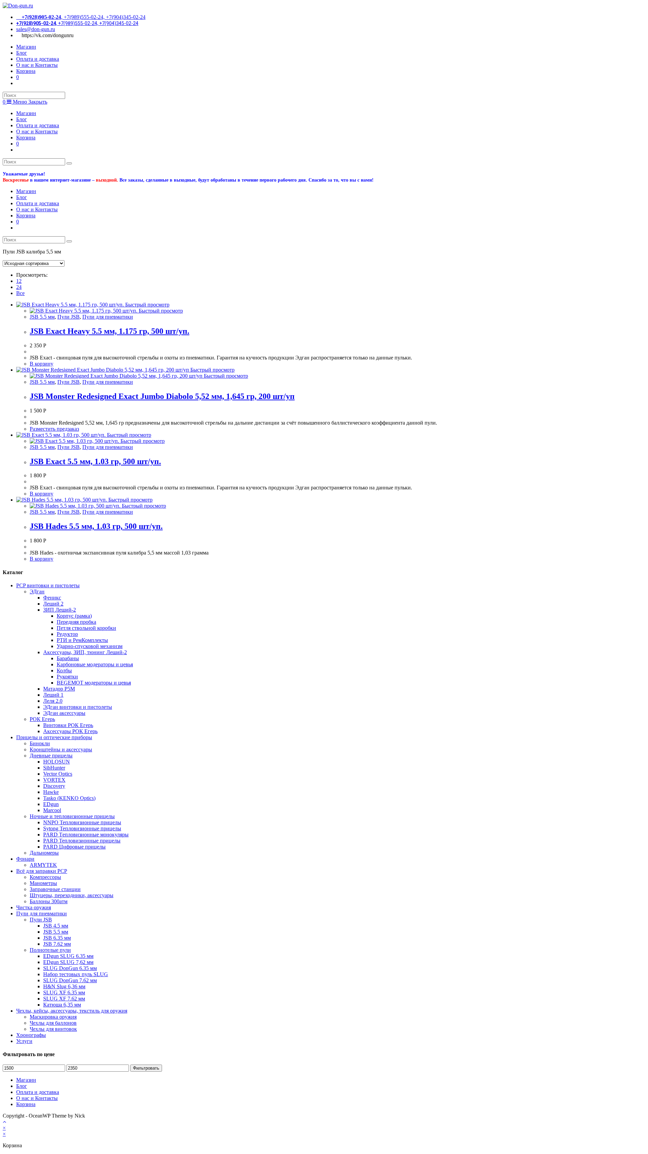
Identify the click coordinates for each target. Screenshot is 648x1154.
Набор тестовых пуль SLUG (75, 974)
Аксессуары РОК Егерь (70, 731)
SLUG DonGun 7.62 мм (70, 980)
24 (19, 287)
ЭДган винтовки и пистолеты (77, 707)
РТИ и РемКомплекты (82, 640)
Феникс (52, 597)
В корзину (41, 364)
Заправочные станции (55, 889)
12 (19, 281)
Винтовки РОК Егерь (68, 725)
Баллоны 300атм (49, 901)
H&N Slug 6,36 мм (64, 986)
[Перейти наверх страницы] (4, 1122)
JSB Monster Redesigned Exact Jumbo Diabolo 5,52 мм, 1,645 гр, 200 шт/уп (162, 396)
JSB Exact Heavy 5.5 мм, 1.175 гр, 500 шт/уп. (109, 331)
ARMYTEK (43, 865)
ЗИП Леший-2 (59, 610)
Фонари (25, 859)
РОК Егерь (42, 719)
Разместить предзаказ (54, 429)
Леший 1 (53, 695)
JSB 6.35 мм (57, 938)
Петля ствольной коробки (86, 628)
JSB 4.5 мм (55, 926)
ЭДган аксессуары (64, 713)
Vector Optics (57, 774)
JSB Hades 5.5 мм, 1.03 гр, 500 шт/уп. (96, 526)
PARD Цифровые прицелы (74, 847)
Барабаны (68, 658)
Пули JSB (68, 317)
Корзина (25, 137)
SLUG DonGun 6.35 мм (70, 968)
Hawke (51, 792)
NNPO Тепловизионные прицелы (82, 822)
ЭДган (37, 591)
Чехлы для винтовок (53, 1029)
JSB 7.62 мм (57, 944)
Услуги (24, 1041)
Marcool (52, 810)
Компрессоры (45, 877)
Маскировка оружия (53, 1017)
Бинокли (40, 743)
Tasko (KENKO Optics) (69, 798)
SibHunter (54, 768)
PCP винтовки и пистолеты (48, 585)
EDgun (51, 804)
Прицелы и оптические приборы (54, 737)
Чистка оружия (33, 907)
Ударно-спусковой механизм (90, 646)
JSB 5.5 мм (42, 317)
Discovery (54, 786)
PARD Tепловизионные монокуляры (86, 834)
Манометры (43, 883)
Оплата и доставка (37, 125)
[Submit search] (69, 163)
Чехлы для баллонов (53, 1023)
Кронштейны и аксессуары (61, 749)
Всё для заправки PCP (41, 871)
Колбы (64, 670)
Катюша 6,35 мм (62, 1005)
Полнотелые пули (50, 950)
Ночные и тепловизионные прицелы (72, 816)
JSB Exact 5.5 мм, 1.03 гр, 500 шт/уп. (95, 461)
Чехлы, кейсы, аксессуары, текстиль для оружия (71, 1011)
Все (20, 293)
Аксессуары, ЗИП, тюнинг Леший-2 (85, 652)
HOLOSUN (56, 761)
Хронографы (31, 1035)
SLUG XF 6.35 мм (64, 992)
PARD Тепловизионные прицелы (81, 840)
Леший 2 (53, 604)
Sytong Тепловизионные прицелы (82, 828)
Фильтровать (146, 1068)
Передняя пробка (76, 622)
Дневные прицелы (51, 755)
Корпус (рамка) (74, 616)
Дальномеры (44, 853)
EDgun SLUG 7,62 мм (68, 962)
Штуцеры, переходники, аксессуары (71, 895)
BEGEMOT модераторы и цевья (94, 683)
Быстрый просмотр (146, 304)
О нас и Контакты (37, 131)
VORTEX (54, 780)
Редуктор (67, 634)
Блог (21, 119)
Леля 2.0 (52, 701)
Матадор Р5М (59, 689)
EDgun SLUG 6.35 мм (68, 956)
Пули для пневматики (107, 317)
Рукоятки (67, 676)
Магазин (26, 113)
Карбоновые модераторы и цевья (95, 664)
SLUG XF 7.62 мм (64, 998)
